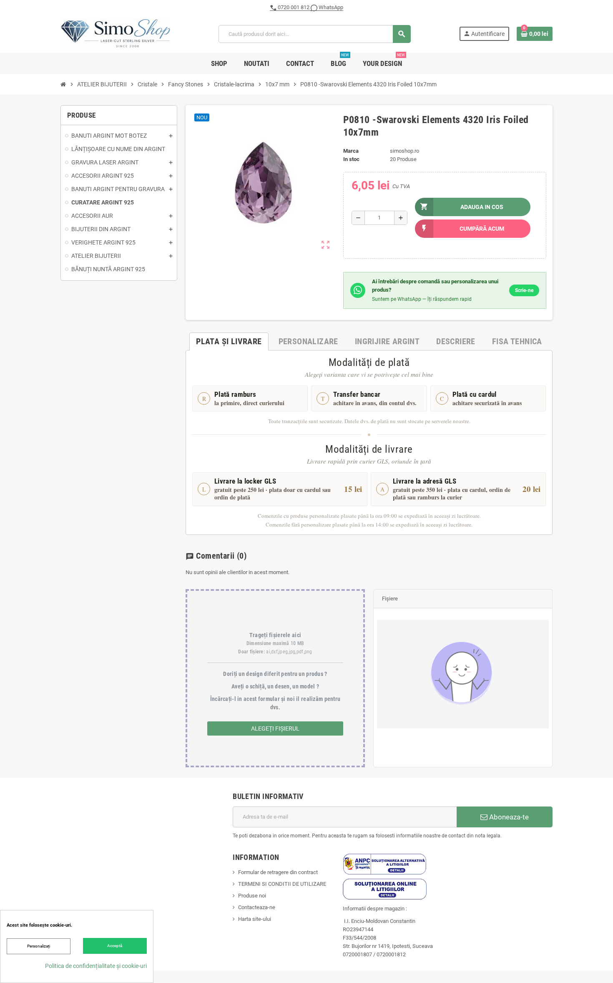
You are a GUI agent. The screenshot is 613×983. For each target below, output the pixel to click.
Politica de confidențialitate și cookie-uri (96, 966)
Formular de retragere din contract (278, 872)
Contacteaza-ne (256, 907)
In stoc (351, 159)
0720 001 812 (293, 7)
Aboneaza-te (508, 817)
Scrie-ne (524, 290)
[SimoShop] (115, 33)
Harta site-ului (254, 919)
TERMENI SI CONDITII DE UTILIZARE (282, 884)
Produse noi (252, 895)
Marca (351, 151)
